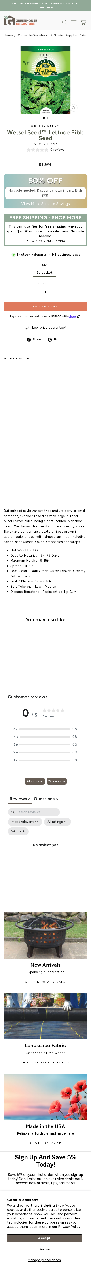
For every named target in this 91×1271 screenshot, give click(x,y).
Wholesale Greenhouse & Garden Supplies (47, 35)
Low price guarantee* (49, 328)
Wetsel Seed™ (45, 125)
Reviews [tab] (19, 798)
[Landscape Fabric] (45, 1016)
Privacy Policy (69, 1227)
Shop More (67, 218)
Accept (44, 1238)
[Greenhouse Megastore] (20, 20)
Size (45, 264)
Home (8, 35)
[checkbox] (18, 831)
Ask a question (34, 781)
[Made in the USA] (45, 1097)
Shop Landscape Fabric (45, 1062)
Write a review (56, 781)
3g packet (45, 273)
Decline (44, 1249)
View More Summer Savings (45, 203)
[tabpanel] (45, 850)
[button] (45, 729)
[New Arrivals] (45, 935)
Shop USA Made (45, 1143)
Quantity (45, 283)
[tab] (46, 799)
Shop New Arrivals (45, 981)
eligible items (58, 231)
